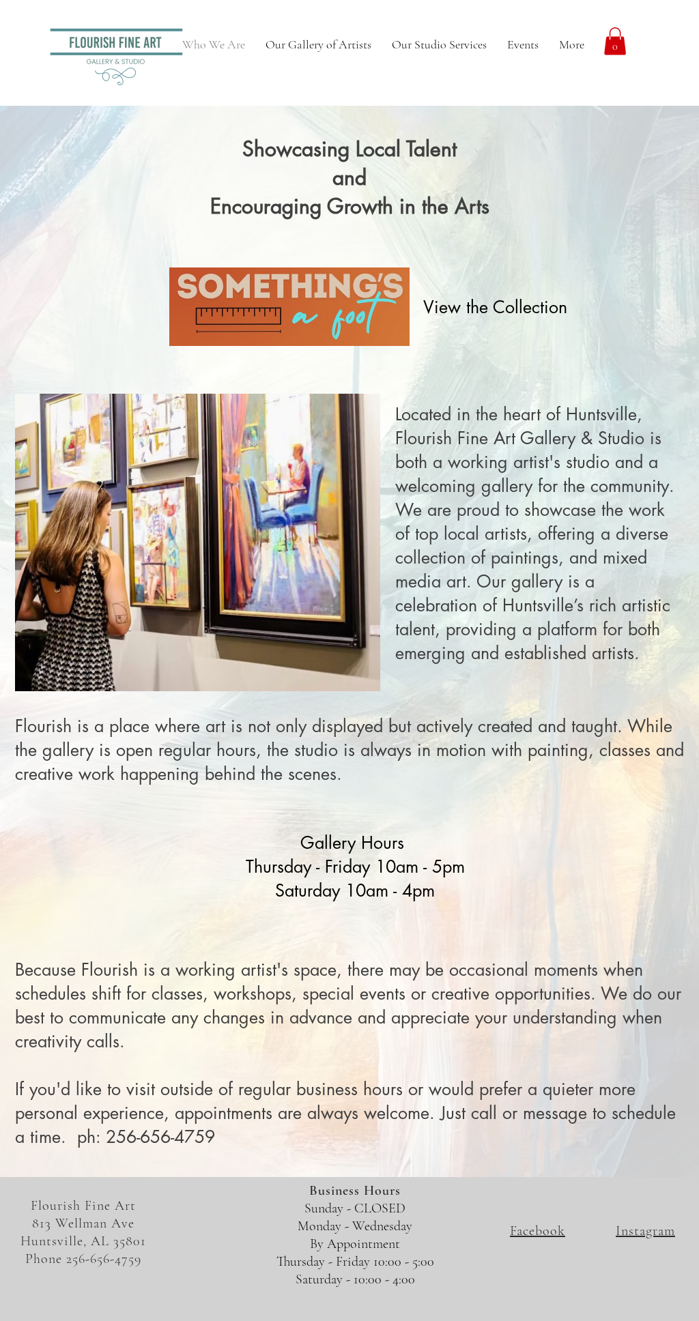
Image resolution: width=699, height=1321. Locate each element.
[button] (615, 41)
